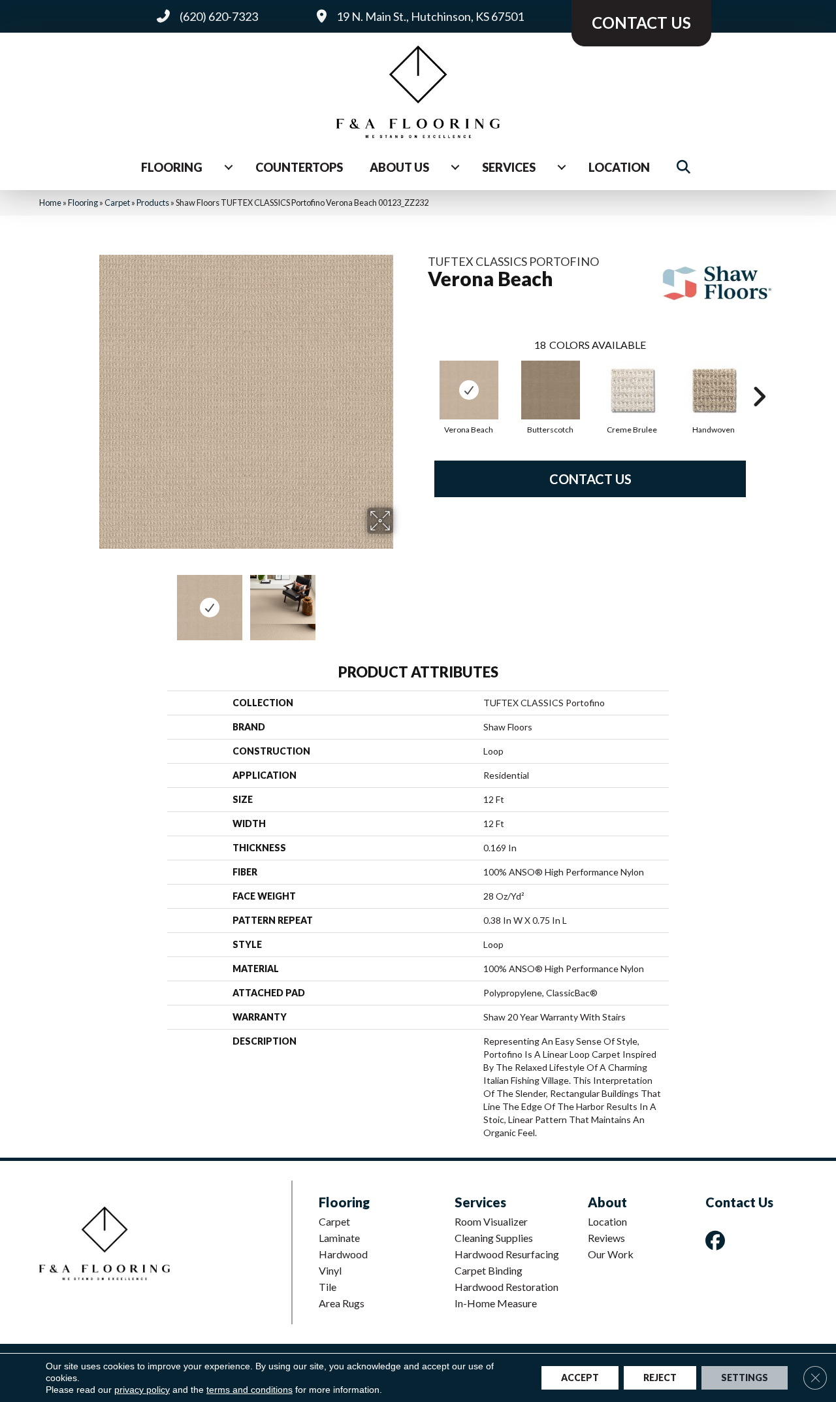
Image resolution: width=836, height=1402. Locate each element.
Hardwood (343, 1254)
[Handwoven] (714, 390)
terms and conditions (249, 1389)
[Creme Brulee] (632, 390)
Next (401, 601)
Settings (744, 1377)
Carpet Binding (488, 1270)
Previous (90, 601)
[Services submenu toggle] (562, 167)
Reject (660, 1377)
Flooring (171, 167)
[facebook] (717, 1240)
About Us (399, 167)
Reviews (606, 1237)
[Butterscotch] (550, 390)
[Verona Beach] (469, 390)
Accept (580, 1377)
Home (50, 202)
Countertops (299, 167)
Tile (327, 1286)
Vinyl (330, 1270)
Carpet (117, 202)
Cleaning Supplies (494, 1237)
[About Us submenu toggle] (455, 167)
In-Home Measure (496, 1303)
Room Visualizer (491, 1221)
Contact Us (590, 479)
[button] (686, 168)
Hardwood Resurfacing (507, 1254)
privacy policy (142, 1389)
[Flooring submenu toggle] (229, 167)
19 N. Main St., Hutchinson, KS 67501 (430, 16)
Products (153, 202)
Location (619, 167)
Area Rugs (341, 1303)
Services (509, 167)
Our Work (611, 1254)
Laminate (339, 1237)
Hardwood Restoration (506, 1286)
